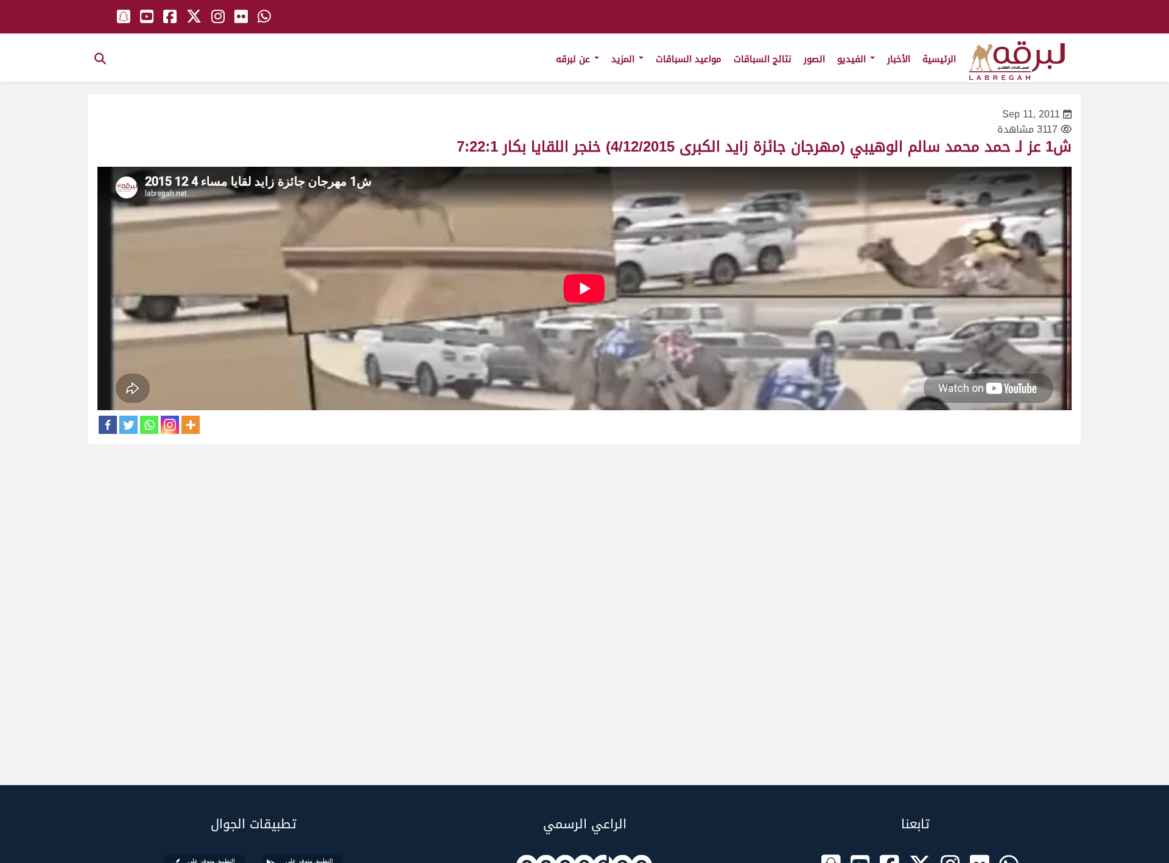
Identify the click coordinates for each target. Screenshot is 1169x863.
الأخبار (898, 59)
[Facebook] (108, 425)
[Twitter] (128, 425)
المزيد (624, 59)
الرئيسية (939, 59)
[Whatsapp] (149, 425)
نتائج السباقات (763, 59)
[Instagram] (170, 425)
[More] (190, 425)
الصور (814, 59)
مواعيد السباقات (688, 59)
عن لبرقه (574, 59)
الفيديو (853, 59)
